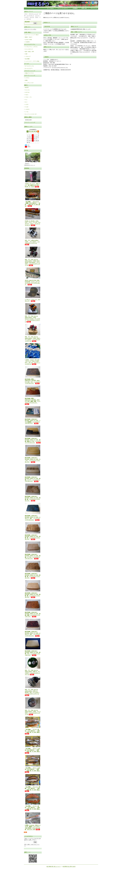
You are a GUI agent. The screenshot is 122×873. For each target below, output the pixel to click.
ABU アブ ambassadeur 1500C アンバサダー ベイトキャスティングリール (32, 242)
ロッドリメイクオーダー (31, 114)
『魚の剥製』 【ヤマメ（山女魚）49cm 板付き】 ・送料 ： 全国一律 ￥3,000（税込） (32, 750)
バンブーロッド (30, 15)
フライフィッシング (33, 13)
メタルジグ (28, 56)
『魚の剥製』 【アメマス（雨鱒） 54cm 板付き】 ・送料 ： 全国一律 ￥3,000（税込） (32, 788)
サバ (26, 102)
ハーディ (26, 17)
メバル (26, 111)
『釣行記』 (27, 163)
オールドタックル (29, 66)
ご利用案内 (75, 8)
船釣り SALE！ (29, 37)
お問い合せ (84, 8)
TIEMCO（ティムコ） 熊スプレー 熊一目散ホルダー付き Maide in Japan (32, 185)
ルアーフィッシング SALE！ (32, 34)
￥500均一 (27, 42)
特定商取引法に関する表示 (69, 866)
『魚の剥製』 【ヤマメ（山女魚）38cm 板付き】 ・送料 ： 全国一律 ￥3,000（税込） (32, 769)
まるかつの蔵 (28, 39)
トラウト (27, 77)
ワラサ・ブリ (28, 97)
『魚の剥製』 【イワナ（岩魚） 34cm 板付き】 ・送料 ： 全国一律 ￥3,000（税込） (32, 807)
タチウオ (28, 19)
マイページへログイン (63, 8)
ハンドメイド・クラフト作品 (32, 61)
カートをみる (50, 8)
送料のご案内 (28, 117)
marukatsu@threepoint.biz (60, 67)
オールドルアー (29, 68)
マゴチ (26, 107)
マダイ (36, 17)
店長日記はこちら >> (29, 165)
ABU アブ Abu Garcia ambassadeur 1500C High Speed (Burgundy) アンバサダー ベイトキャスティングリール (32, 262)
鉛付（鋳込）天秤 (29, 51)
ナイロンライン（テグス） (31, 46)
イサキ (26, 104)
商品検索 (27, 21)
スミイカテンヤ (29, 49)
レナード (37, 15)
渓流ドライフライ (29, 73)
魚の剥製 (27, 58)
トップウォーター (29, 82)
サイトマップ (94, 8)
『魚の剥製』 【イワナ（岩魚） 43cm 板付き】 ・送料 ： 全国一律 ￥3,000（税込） (32, 731)
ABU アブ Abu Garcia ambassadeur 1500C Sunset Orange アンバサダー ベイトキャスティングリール (32, 318)
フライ (26, 13)
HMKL (26, 80)
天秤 (26, 54)
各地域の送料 (28, 119)
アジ (26, 99)
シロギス (27, 109)
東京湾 (26, 87)
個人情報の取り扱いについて (54, 866)
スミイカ (32, 17)
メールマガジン (28, 836)
